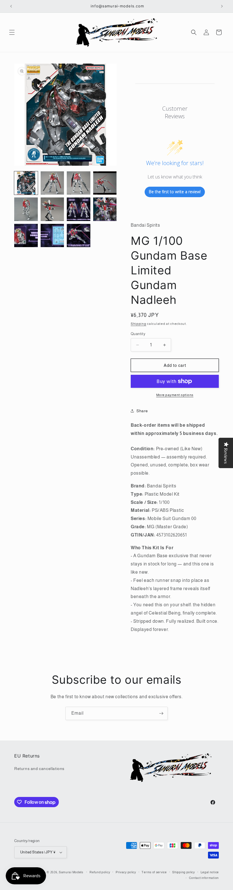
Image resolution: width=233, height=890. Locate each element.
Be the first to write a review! (175, 191)
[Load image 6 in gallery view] (52, 209)
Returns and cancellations (39, 768)
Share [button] (142, 411)
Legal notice (210, 872)
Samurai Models (71, 872)
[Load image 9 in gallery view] (26, 235)
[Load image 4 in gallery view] (105, 183)
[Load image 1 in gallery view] (26, 183)
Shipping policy (183, 872)
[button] (12, 32)
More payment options (175, 395)
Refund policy (100, 872)
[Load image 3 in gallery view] (78, 183)
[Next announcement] (222, 6)
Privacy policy (126, 872)
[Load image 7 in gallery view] (78, 209)
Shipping (138, 324)
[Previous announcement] (11, 6)
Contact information (204, 878)
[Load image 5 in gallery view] (26, 209)
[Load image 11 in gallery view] (78, 235)
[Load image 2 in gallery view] (52, 183)
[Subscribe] (161, 713)
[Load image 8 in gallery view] (105, 209)
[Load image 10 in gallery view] (52, 235)
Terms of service (154, 872)
